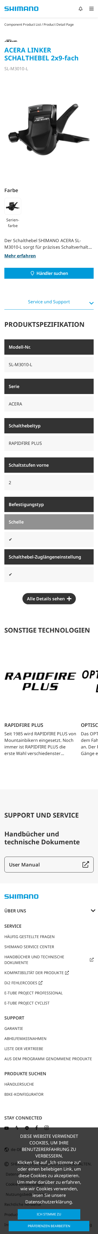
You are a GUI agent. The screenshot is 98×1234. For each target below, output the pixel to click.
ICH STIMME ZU (49, 1214)
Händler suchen (52, 273)
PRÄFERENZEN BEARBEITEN (49, 1226)
